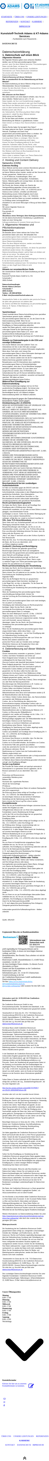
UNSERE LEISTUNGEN (36, 17)
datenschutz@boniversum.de (12, 1024)
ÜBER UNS (19, 17)
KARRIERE (37, 22)
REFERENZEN (12, 22)
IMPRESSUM (24, 26)
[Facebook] (4, 1405)
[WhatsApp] (4, 1402)
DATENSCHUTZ (25, 1445)
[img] (24, 6)
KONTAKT (25, 22)
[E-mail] (4, 1399)
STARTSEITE (6, 17)
